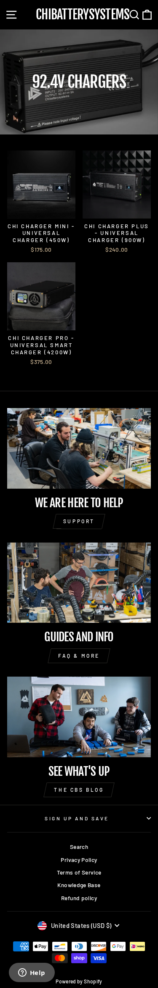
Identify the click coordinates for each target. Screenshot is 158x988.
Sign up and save (77, 818)
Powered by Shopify (79, 981)
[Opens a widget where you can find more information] (31, 973)
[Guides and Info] (79, 583)
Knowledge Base (78, 884)
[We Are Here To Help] (79, 448)
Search (79, 846)
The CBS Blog (79, 790)
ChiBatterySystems (82, 14)
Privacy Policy (79, 859)
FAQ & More (79, 656)
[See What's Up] (79, 717)
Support (79, 521)
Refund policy (79, 897)
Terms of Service (79, 872)
